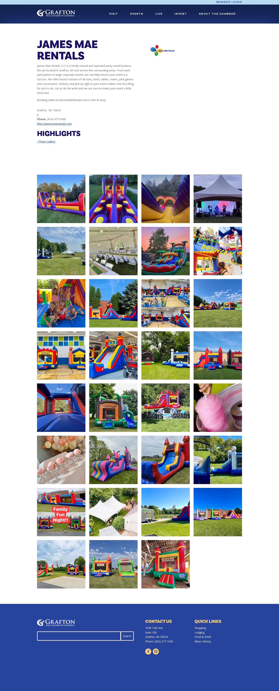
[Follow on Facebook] (148, 651)
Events (136, 14)
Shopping (200, 628)
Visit (113, 14)
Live (159, 14)
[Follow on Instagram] (156, 651)
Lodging (199, 632)
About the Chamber (217, 14)
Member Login (229, 2)
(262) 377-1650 (163, 641)
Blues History (203, 641)
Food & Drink (203, 637)
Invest (181, 14)
